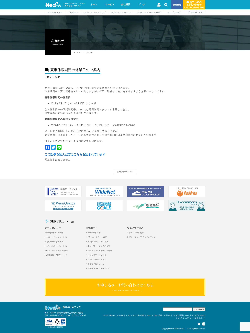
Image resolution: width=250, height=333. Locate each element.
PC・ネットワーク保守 (97, 237)
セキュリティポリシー (184, 318)
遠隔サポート (200, 318)
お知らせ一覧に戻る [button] (125, 171)
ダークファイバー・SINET (149, 12)
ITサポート (73, 12)
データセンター (54, 12)
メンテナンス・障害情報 (135, 315)
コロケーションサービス (56, 237)
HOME (79, 53)
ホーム (93, 4)
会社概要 (125, 4)
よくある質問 (177, 315)
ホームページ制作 (136, 233)
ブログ (141, 4)
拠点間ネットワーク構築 (98, 242)
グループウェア (195, 12)
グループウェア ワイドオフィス (142, 237)
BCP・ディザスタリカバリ (57, 250)
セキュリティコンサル (97, 255)
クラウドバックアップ (95, 12)
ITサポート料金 (94, 233)
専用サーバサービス (54, 242)
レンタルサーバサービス (56, 246)
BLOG (112, 315)
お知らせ (89, 53)
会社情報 (158, 315)
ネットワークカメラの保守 (99, 246)
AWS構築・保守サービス (56, 255)
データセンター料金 (54, 233)
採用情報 (177, 4)
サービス (109, 4)
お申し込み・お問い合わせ (194, 315)
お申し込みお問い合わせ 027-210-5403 (195, 4)
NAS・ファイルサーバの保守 (100, 250)
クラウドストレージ (120, 12)
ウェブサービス (174, 12)
